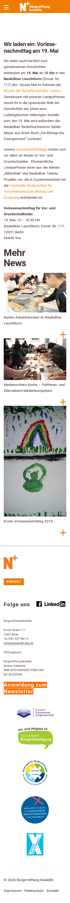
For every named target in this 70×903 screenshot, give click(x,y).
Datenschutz (34, 891)
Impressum (12, 891)
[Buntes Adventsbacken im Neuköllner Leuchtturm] (35, 293)
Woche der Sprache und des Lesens (32, 91)
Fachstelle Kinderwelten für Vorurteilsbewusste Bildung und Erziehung (28, 191)
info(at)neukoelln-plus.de (18, 643)
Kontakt (14, 581)
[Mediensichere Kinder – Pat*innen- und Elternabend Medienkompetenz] (35, 360)
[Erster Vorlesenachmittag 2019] (35, 462)
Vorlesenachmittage (31, 149)
